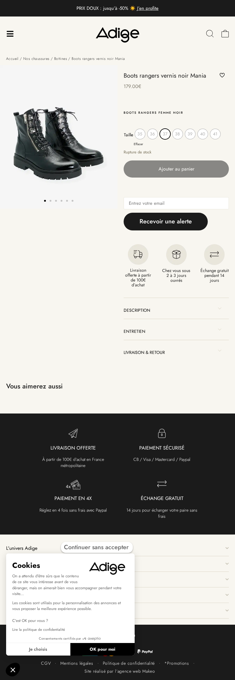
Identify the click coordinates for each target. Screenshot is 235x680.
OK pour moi (102, 649)
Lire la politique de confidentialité (38, 629)
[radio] (140, 134)
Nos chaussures (36, 58)
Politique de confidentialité (129, 663)
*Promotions (176, 663)
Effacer (138, 144)
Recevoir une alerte (166, 221)
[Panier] (225, 34)
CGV (46, 663)
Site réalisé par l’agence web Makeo (119, 671)
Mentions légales (76, 663)
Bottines (60, 58)
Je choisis (38, 649)
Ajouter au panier (176, 168)
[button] (45, 201)
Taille (128, 135)
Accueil (12, 58)
